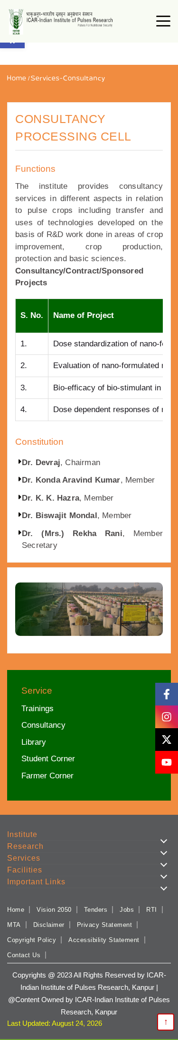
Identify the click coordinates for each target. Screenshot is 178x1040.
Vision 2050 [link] (54, 909)
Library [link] (33, 742)
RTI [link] (151, 909)
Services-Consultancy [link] (68, 78)
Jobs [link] (127, 909)
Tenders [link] (96, 909)
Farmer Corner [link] (47, 775)
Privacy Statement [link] (104, 924)
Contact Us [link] (23, 955)
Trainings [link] (37, 708)
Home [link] (17, 78)
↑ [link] (166, 1021)
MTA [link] (14, 924)
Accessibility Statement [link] (104, 939)
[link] (62, 22)
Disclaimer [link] (49, 924)
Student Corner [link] (48, 758)
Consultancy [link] (43, 725)
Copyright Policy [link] (31, 939)
